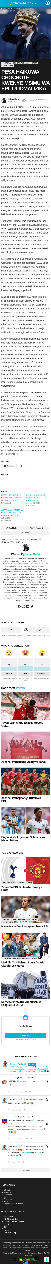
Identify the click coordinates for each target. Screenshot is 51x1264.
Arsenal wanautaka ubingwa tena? (23, 761)
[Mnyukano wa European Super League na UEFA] (25, 985)
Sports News (8, 922)
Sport (34, 919)
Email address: (26, 1026)
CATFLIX (12, 1081)
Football (22, 688)
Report (26, 533)
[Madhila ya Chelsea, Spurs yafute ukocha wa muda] (25, 945)
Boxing (7, 1197)
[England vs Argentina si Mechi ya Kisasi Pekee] (25, 820)
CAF (6, 1226)
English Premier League (14, 1221)
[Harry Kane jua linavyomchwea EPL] (25, 909)
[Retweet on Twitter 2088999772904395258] (14, 1162)
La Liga (7, 1223)
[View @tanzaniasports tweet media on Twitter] (10, 1085)
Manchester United (13, 542)
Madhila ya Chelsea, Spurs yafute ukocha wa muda (22, 964)
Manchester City (33, 539)
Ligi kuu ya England (21, 919)
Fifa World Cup (10, 1233)
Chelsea (18, 539)
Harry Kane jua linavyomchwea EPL (25, 926)
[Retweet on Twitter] (15, 1078)
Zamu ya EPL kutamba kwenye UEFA (21, 889)
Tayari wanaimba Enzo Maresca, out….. (22, 724)
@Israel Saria (13, 1099)
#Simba (38, 1152)
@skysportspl (40, 1120)
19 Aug (33, 1081)
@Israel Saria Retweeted (26, 1078)
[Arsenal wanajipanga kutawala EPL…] (25, 781)
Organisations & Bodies (13, 1204)
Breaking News (9, 883)
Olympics (8, 1190)
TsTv (6, 1201)
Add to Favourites (37, 528)
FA (5, 1228)
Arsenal (7, 539)
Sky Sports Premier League (19, 1120)
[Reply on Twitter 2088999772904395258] (10, 1162)
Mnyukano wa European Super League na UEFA (21, 1003)
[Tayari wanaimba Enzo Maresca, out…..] (25, 706)
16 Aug (10, 1123)
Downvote (39, 630)
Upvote (11, 630)
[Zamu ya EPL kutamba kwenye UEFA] (25, 870)
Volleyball (8, 1194)
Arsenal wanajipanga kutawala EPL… (21, 799)
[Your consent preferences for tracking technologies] (46, 1259)
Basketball (8, 1199)
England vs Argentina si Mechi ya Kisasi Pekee (23, 839)
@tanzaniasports (30, 1099)
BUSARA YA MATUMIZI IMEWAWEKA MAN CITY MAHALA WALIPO (36, 497)
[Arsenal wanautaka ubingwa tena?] (25, 745)
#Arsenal (27, 1152)
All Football (8, 1217)
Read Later (13, 528)
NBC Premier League (13, 1219)
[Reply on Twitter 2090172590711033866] (10, 1110)
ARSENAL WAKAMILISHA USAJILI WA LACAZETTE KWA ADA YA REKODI (11, 512)
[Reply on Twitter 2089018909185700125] (10, 1138)
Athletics (7, 1192)
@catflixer (23, 1081)
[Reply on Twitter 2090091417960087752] (10, 1091)
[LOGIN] (48, 3)
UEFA (30, 883)
